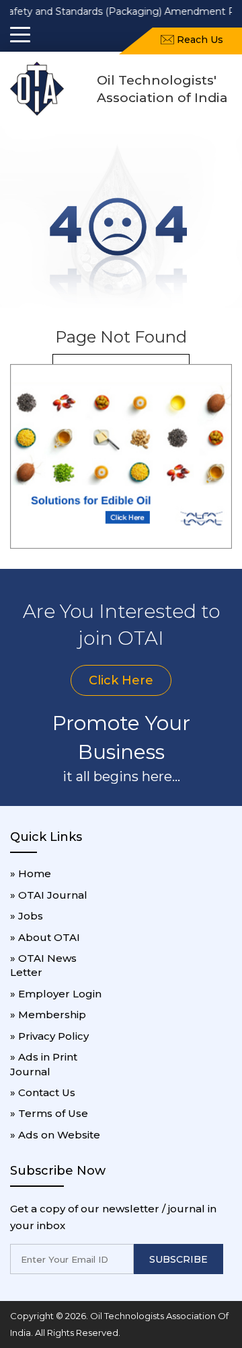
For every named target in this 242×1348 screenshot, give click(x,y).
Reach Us (198, 40)
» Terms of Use (49, 1113)
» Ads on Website (55, 1134)
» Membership (48, 1014)
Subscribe (178, 1259)
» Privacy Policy (49, 1036)
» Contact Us (42, 1092)
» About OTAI (45, 937)
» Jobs (26, 915)
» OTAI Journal (48, 895)
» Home (30, 873)
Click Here (121, 680)
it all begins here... (121, 776)
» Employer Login (56, 993)
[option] (121, 456)
